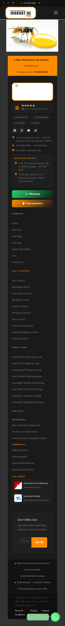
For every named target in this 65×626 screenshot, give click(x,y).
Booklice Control (20, 299)
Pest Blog (16, 236)
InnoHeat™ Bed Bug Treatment (28, 402)
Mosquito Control (21, 312)
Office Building (19, 456)
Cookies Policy (45, 612)
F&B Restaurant (20, 450)
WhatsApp (34, 194)
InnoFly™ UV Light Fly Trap (25, 363)
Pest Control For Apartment (26, 425)
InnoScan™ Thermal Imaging (26, 395)
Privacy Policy (33, 612)
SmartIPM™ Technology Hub (27, 357)
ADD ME (39, 542)
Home (15, 223)
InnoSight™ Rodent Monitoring (28, 382)
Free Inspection (34, 203)
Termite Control (20, 338)
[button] (55, 13)
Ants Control (18, 280)
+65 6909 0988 (29, 3)
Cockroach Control (21, 293)
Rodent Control (20, 306)
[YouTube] (13, 3)
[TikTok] (4, 3)
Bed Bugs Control (21, 286)
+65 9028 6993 (41, 71)
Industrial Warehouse (23, 463)
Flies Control (18, 319)
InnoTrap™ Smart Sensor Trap (27, 389)
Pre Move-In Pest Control (25, 431)
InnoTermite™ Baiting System (27, 376)
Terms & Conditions (20, 612)
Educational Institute (22, 469)
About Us (16, 229)
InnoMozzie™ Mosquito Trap (27, 369)
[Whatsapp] (55, 617)
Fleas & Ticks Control (22, 325)
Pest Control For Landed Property (29, 438)
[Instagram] (8, 3)
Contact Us (17, 262)
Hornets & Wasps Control (25, 332)
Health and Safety (21, 249)
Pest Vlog (16, 242)
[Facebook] (15, 130)
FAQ (14, 255)
